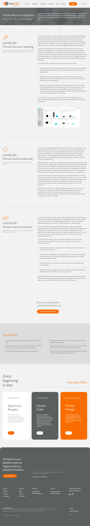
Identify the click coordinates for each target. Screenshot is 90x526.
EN (86, 4)
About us (21, 488)
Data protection (74, 511)
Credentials (6, 496)
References (43, 4)
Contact (63, 4)
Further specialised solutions (48, 311)
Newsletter (22, 496)
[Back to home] (11, 4)
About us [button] (51, 4)
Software (5, 493)
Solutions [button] (27, 4)
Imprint (72, 508)
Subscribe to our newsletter (39, 476)
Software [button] (35, 4)
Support (73, 3)
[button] (79, 4)
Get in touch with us (10, 475)
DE (83, 4)
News (58, 4)
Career (21, 493)
